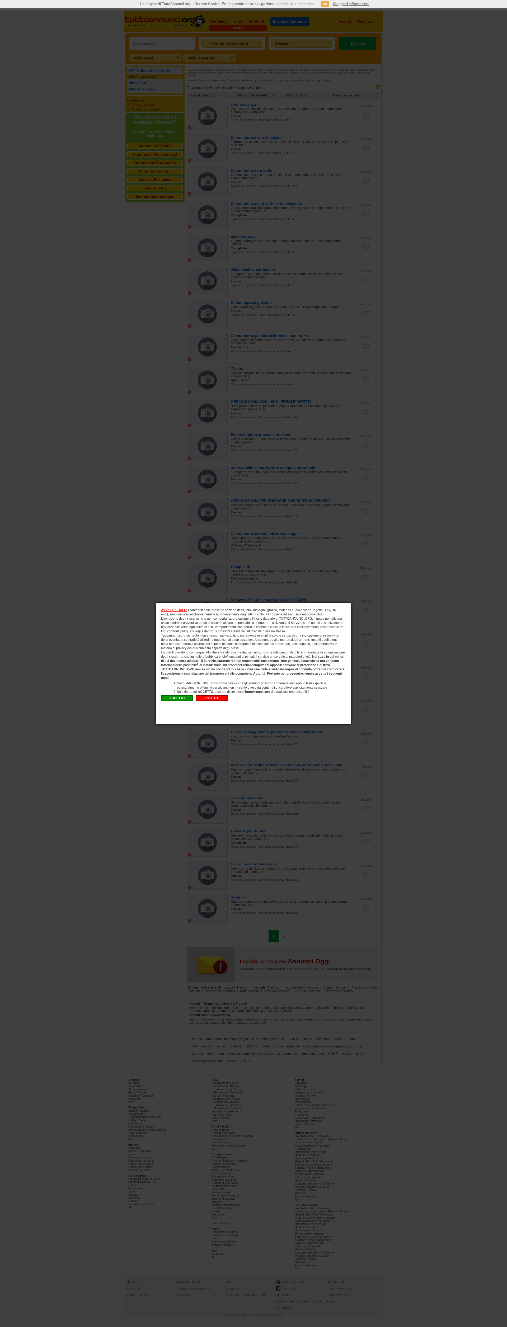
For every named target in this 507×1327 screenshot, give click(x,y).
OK (325, 4)
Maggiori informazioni (351, 4)
